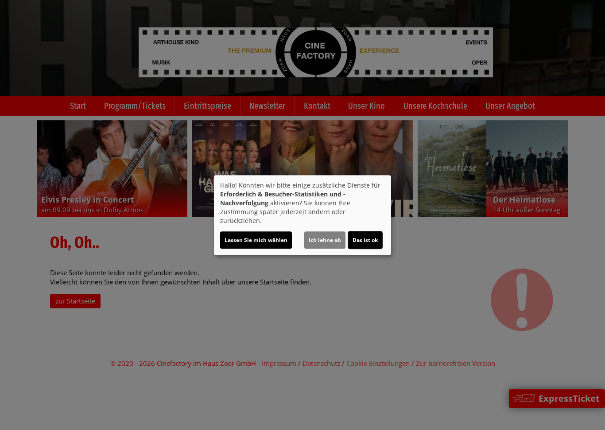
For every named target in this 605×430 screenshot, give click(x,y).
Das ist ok (365, 240)
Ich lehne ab (325, 240)
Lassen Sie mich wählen (256, 240)
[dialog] (302, 215)
